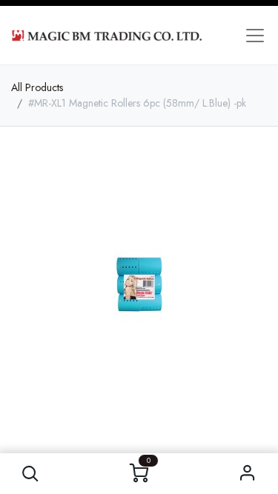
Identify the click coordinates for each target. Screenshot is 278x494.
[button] (30, 473)
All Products (37, 87)
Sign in (247, 473)
